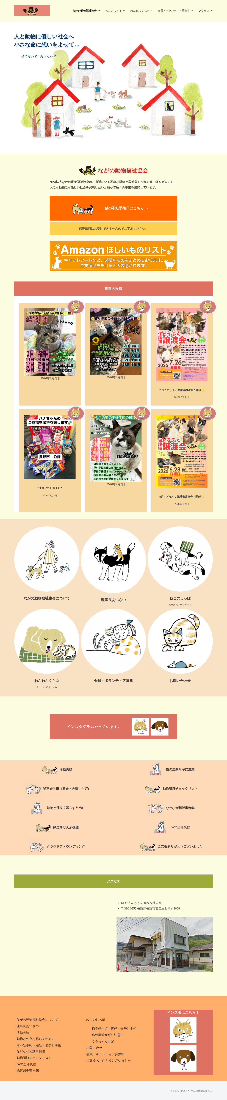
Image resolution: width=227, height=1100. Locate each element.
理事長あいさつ (113, 600)
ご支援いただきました (50, 487)
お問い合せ (94, 1048)
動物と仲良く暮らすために (66, 808)
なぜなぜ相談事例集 (180, 808)
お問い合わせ (180, 681)
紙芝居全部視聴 (27, 1070)
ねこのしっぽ (113, 10)
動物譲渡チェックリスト (180, 788)
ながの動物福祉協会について (47, 598)
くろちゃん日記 (103, 1041)
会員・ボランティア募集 (113, 681)
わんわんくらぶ (139, 10)
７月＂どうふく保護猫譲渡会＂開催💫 (182, 389)
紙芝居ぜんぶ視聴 (66, 827)
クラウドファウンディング (66, 846)
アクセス (204, 10)
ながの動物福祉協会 (85, 10)
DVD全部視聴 (180, 827)
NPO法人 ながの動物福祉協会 (196, 1091)
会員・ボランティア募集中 (174, 10)
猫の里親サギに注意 (180, 769)
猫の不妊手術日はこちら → (126, 208)
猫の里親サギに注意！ (108, 1035)
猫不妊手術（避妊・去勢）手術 (38, 1045)
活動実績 (22, 1032)
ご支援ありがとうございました (180, 846)
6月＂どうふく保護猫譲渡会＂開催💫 (181, 496)
